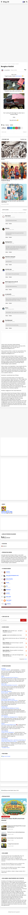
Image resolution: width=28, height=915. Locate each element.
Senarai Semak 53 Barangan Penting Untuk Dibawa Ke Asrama (13, 159)
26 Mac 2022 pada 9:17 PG (9, 243)
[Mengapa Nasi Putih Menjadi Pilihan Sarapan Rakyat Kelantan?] (4, 827)
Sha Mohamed (8, 320)
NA (7, 586)
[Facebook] (8, 128)
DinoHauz (8, 589)
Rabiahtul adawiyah (10, 256)
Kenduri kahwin (4, 692)
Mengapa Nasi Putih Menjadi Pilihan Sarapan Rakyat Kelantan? (16, 826)
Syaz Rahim (3, 513)
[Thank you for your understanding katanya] (4, 834)
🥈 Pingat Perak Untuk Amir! (13, 843)
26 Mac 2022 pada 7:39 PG (9, 229)
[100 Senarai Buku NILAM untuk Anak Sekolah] (14, 806)
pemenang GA (19, 76)
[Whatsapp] (14, 128)
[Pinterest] (16, 128)
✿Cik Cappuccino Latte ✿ (11, 281)
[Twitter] (11, 128)
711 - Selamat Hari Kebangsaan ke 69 (9, 717)
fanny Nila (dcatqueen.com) (12, 575)
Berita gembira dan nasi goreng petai (9, 700)
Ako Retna (3, 668)
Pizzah (7, 582)
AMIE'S (2, 676)
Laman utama (4, 63)
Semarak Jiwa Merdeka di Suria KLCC (9, 685)
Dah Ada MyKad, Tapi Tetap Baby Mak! (15, 838)
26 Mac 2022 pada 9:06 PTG (9, 258)
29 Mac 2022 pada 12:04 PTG (10, 295)
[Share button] (22, 128)
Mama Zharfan (9, 579)
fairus (6, 307)
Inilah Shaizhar (4, 715)
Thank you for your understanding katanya (16, 832)
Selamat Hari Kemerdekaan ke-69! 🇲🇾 (9, 724)
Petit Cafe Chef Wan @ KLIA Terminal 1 (9, 677)
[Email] (19, 128)
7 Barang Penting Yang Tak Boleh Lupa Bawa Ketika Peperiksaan (12, 201)
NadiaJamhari (8, 242)
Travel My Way (4, 738)
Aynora (9, 603)
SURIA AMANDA (4, 731)
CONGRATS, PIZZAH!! (5, 669)
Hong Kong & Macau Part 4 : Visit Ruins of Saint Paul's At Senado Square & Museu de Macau (13, 740)
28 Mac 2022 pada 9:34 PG (9, 270)
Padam (10, 223)
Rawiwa (3, 723)
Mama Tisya (4, 683)
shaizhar (8, 572)
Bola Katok (8, 215)
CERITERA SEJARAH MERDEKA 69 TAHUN (10, 708)
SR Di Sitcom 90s (6, 512)
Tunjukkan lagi (23, 139)
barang (7, 125)
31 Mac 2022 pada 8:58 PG (9, 309)
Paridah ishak (4, 706)
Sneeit (25, 659)
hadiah (9, 63)
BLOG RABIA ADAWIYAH (6, 691)
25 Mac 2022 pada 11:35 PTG (10, 217)
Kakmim (7, 228)
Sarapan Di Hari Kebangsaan (7, 732)
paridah (8, 593)
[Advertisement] (14, 19)
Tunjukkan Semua (5, 747)
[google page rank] (5, 756)
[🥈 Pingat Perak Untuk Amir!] (4, 845)
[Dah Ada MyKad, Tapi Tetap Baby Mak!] (4, 839)
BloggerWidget (24, 607)
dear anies (8, 596)
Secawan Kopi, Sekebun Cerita (7, 699)
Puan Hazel (8, 600)
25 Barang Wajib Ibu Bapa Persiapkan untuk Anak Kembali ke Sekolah (12, 180)
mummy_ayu (8, 269)
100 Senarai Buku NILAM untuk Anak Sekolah (12, 819)
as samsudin (8, 294)
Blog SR (6, 2)
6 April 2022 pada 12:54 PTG (10, 321)
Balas (7, 223)
